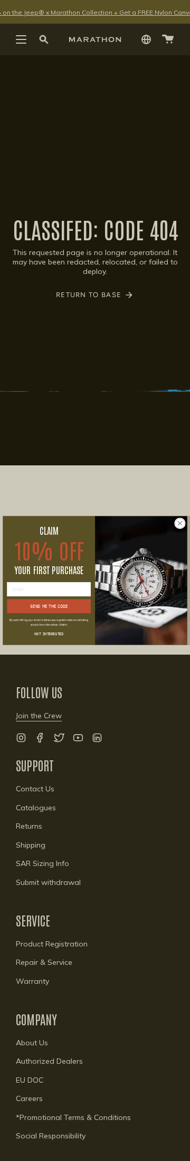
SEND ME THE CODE (48, 606)
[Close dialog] (180, 523)
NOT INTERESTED (48, 634)
